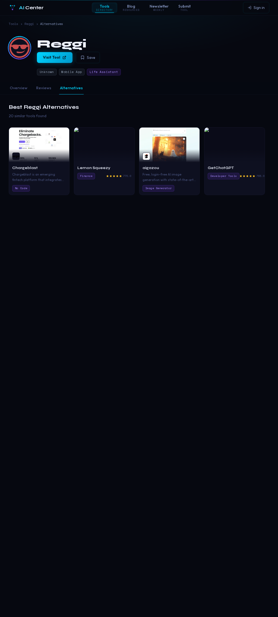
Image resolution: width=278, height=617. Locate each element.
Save (91, 57)
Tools (13, 24)
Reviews (43, 87)
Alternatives (71, 87)
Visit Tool (51, 57)
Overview (18, 87)
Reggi (29, 24)
